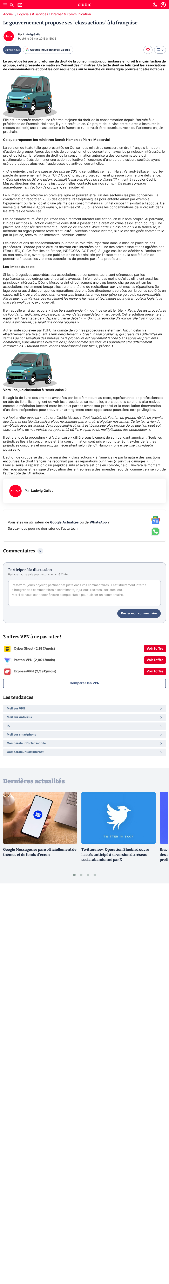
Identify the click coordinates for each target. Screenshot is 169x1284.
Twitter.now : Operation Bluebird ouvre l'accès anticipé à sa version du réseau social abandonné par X (115, 854)
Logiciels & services (32, 14)
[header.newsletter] (19, 5)
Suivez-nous (12, 50)
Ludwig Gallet (32, 34)
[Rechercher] (11, 5)
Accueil (8, 14)
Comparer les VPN (85, 683)
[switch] (155, 4)
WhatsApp (98, 522)
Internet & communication (71, 14)
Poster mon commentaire (139, 613)
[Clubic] (84, 5)
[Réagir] (148, 50)
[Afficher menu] (5, 5)
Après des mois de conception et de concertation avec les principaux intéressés (97, 151)
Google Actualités (64, 522)
